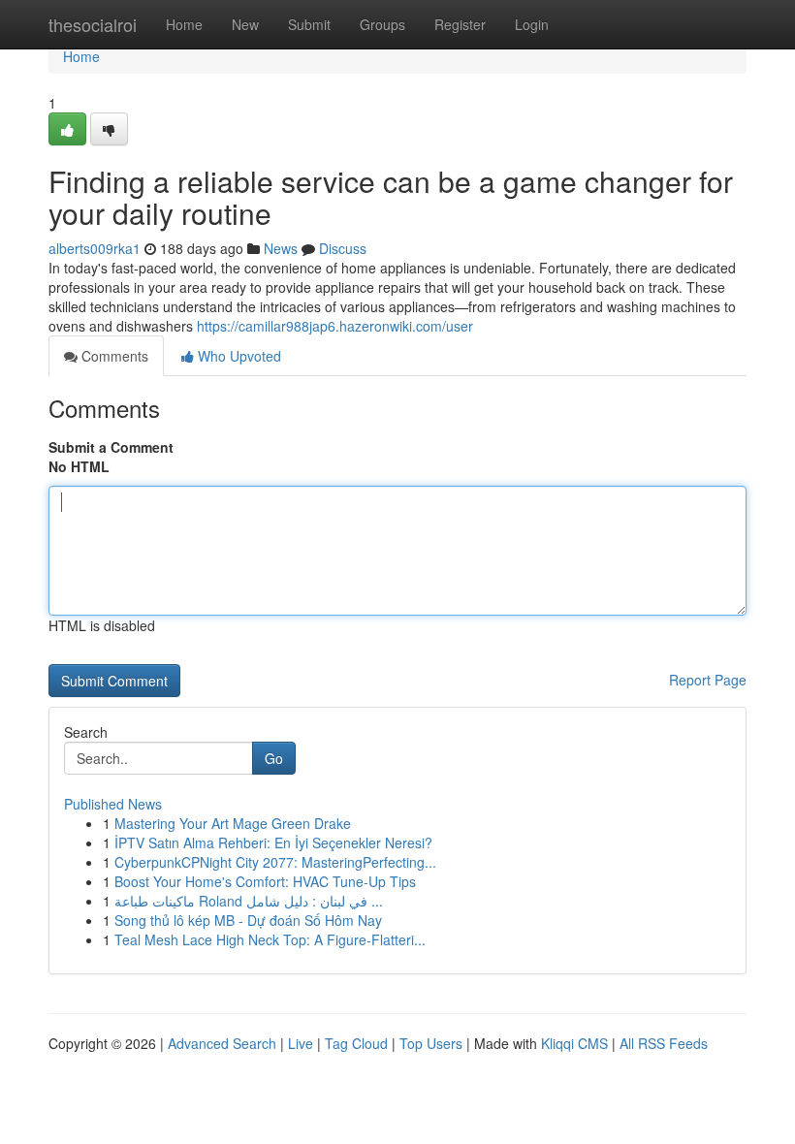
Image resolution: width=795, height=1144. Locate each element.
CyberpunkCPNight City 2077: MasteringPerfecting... (275, 862)
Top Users (430, 1043)
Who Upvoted (237, 355)
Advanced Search (222, 1043)
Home (184, 24)
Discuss (342, 248)
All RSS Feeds (664, 1043)
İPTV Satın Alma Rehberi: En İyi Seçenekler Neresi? (273, 842)
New (245, 24)
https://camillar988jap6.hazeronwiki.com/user (335, 325)
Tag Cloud (356, 1043)
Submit (309, 24)
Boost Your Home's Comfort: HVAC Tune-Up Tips (265, 881)
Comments (113, 355)
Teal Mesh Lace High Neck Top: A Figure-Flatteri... (270, 939)
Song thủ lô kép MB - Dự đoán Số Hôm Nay (248, 920)
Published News (113, 803)
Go (274, 758)
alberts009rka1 (94, 248)
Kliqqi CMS (574, 1043)
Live (300, 1043)
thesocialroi (92, 24)
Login (532, 24)
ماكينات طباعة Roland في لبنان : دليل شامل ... (248, 900)
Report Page (708, 679)
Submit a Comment (111, 447)
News (281, 248)
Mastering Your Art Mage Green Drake (232, 823)
